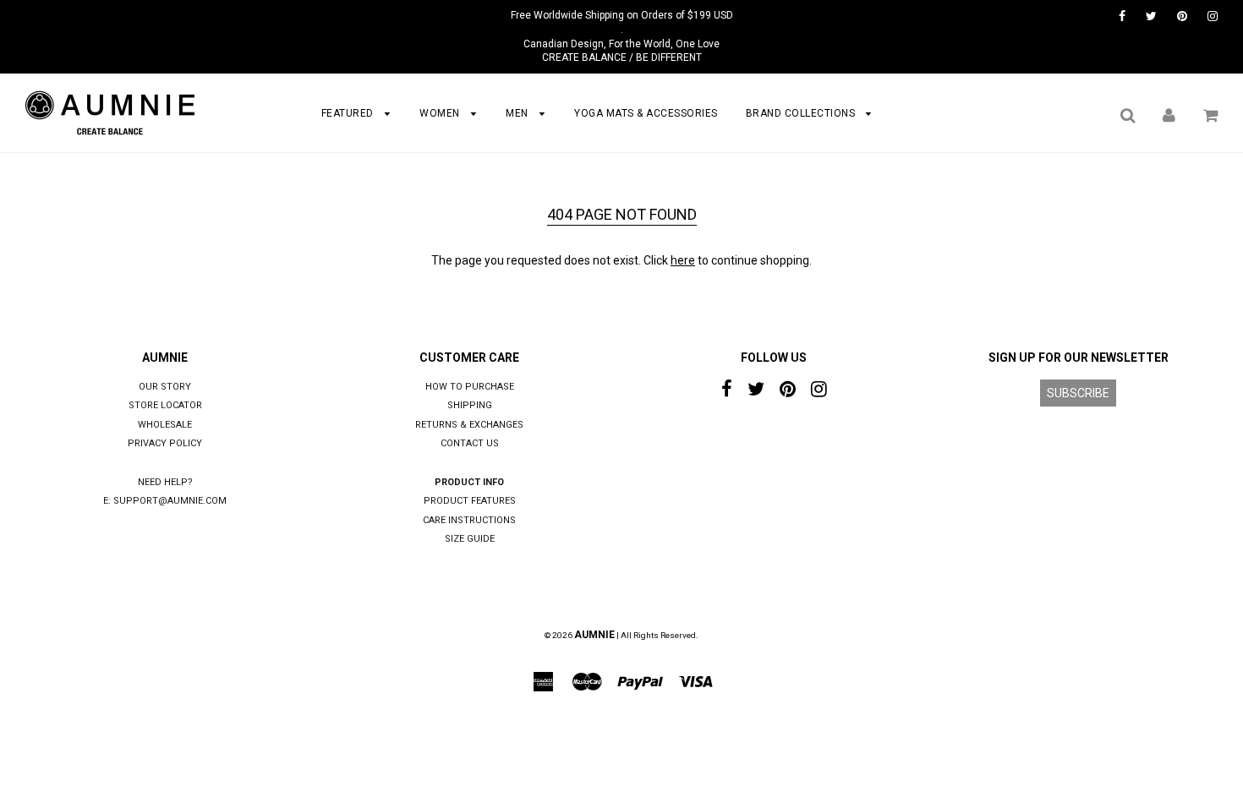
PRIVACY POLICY (165, 443)
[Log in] (1169, 115)
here (683, 260)
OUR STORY (165, 386)
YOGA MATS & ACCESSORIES (646, 113)
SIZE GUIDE (470, 538)
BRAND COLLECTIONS (802, 113)
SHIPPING (469, 405)
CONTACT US (470, 443)
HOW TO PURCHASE (469, 386)
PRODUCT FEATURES (470, 500)
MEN (518, 113)
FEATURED (349, 113)
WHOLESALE (165, 424)
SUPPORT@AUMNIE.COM (170, 500)
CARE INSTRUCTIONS (469, 520)
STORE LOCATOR (165, 405)
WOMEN (441, 113)
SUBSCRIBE (1078, 393)
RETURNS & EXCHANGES (469, 424)
